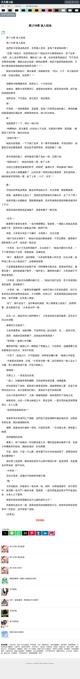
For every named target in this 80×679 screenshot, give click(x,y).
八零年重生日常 (50, 651)
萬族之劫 (62, 647)
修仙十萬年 (70, 647)
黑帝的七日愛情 (57, 649)
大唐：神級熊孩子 (44, 645)
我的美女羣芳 (26, 647)
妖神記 (56, 647)
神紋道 (42, 647)
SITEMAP (36, 663)
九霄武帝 (17, 647)
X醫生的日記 (60, 651)
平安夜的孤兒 (23, 653)
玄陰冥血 (49, 647)
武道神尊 (33, 645)
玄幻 (9, 6)
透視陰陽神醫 (33, 653)
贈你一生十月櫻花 (30, 649)
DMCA (41, 663)
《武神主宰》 (18, 6)
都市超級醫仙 (55, 645)
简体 (76, 2)
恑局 (40, 653)
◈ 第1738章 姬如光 (8, 14)
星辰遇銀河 (12, 649)
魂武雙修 (64, 645)
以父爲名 (69, 651)
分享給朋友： (6, 529)
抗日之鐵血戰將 (38, 651)
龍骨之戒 (7, 653)
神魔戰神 (29, 651)
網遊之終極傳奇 (19, 651)
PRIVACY (46, 663)
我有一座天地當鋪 (23, 645)
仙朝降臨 (14, 653)
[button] (5, 533)
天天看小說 (7, 2)
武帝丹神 (13, 645)
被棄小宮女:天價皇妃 (44, 649)
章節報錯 (40, 520)
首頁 (2, 6)
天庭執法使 (9, 651)
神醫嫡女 (20, 649)
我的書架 (68, 2)
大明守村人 (35, 647)
